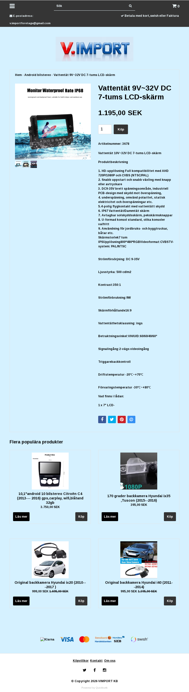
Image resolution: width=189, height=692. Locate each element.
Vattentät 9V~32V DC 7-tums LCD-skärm (84, 75)
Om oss (109, 660)
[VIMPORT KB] (95, 49)
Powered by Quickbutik (94, 687)
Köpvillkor (81, 660)
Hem (18, 75)
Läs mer (21, 516)
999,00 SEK (50, 591)
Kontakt (96, 660)
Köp (121, 129)
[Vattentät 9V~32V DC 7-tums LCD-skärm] (53, 122)
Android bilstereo (37, 75)
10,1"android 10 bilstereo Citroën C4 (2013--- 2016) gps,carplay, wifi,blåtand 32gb (50, 498)
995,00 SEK (139, 591)
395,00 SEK (139, 505)
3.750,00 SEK (50, 507)
